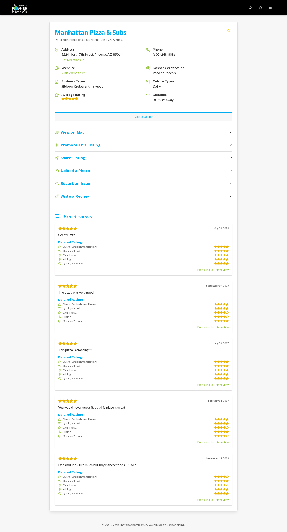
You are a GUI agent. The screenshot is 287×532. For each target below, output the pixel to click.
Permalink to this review (213, 269)
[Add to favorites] (228, 31)
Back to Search (143, 116)
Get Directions (71, 59)
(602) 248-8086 (164, 54)
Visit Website (71, 73)
